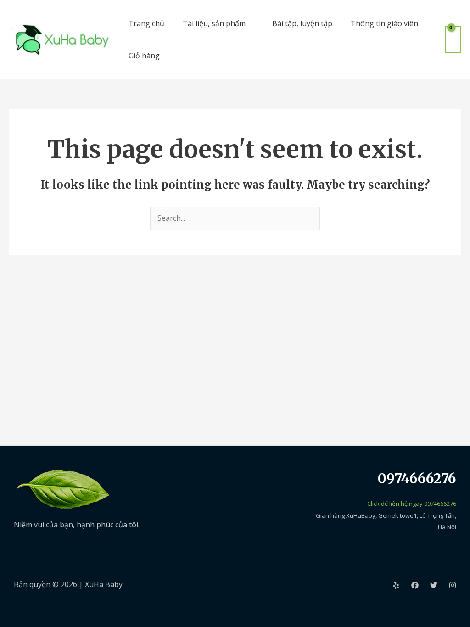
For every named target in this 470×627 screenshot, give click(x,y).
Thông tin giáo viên (384, 23)
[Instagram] (452, 585)
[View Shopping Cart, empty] (453, 39)
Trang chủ (146, 23)
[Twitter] (433, 585)
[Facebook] (415, 585)
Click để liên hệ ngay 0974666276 (411, 503)
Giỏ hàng (144, 55)
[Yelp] (396, 585)
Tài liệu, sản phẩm (214, 23)
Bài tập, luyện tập (302, 23)
